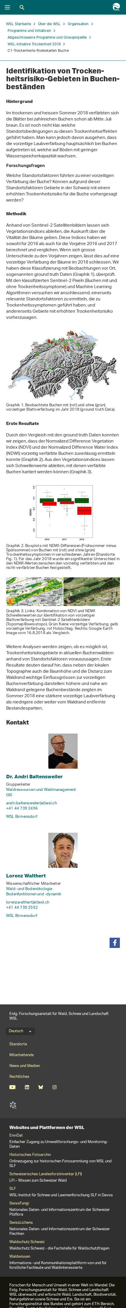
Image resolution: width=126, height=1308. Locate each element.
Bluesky (40, 1087)
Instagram (54, 1087)
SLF (12, 1105)
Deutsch (16, 1031)
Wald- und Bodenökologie (29, 889)
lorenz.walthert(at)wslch (27, 902)
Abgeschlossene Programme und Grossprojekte (47, 37)
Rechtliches (19, 1076)
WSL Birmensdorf (21, 817)
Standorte (18, 1044)
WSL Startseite (18, 24)
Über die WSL (49, 24)
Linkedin (26, 1087)
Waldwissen (19, 1256)
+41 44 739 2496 (22, 808)
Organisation (78, 24)
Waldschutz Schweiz (27, 1242)
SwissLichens (21, 1223)
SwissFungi (19, 1203)
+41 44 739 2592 (22, 907)
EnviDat (16, 1135)
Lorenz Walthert (26, 875)
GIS (9, 795)
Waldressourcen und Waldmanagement (41, 790)
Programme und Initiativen (29, 31)
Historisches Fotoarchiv (30, 1155)
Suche (22, 7)
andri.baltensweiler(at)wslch (31, 803)
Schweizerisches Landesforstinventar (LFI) (45, 1174)
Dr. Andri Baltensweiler (34, 776)
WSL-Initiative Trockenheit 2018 (34, 44)
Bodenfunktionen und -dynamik (34, 894)
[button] (115, 943)
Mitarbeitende (21, 1055)
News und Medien (24, 1065)
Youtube (12, 1087)
